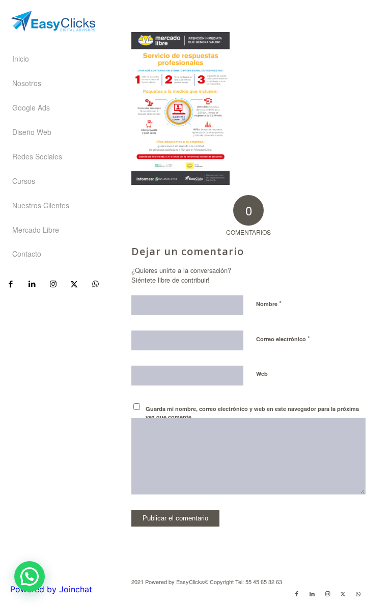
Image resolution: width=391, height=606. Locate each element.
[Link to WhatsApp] (95, 284)
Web (262, 373)
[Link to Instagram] (52, 284)
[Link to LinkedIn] (31, 284)
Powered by (51, 589)
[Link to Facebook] (10, 284)
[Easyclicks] (53, 21)
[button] (29, 576)
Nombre (269, 303)
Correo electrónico (283, 338)
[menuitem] (53, 59)
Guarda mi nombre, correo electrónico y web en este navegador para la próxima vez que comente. (252, 413)
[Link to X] (73, 284)
